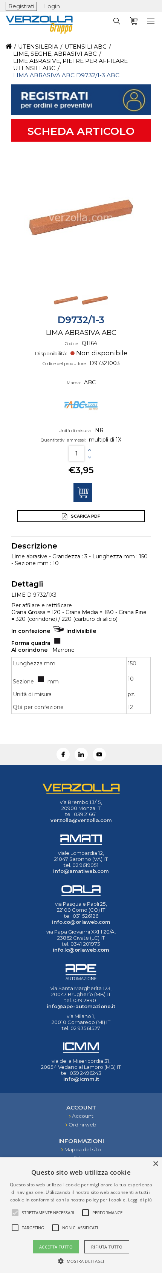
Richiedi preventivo (82, 492)
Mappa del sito (82, 1149)
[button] (81, 1260)
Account (82, 1116)
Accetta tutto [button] (56, 1247)
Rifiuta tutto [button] (106, 1247)
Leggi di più (140, 1200)
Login (52, 6)
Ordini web (82, 1125)
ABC (90, 382)
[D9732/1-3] (67, 311)
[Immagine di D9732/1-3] (81, 217)
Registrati (21, 6)
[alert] (81, 1215)
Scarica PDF (85, 516)
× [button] (155, 1164)
